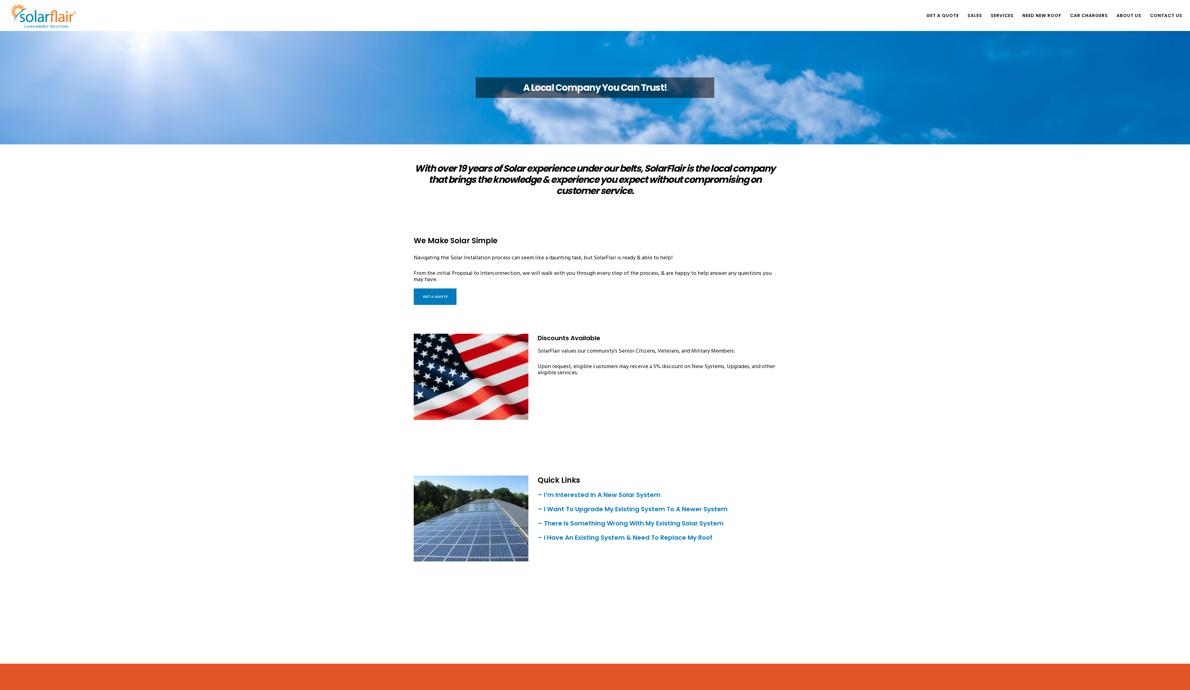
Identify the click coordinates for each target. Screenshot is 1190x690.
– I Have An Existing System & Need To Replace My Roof (625, 537)
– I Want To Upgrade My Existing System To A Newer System (633, 509)
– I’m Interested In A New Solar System (600, 494)
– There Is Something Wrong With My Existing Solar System (631, 523)
